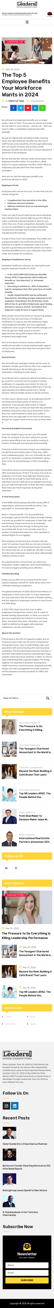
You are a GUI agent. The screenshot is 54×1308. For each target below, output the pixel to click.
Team (33, 1024)
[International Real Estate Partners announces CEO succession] (9, 838)
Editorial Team (16, 101)
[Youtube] (28, 108)
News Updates (27, 812)
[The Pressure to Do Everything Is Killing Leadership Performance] (9, 726)
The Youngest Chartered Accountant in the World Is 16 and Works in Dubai (35, 752)
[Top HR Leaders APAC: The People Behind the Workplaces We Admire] (9, 794)
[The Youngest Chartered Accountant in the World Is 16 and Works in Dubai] (9, 749)
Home (8, 1016)
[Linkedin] (14, 1106)
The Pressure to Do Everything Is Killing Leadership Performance (34, 730)
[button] (27, 22)
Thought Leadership (30, 768)
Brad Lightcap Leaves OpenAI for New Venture (25, 1190)
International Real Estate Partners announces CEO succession (34, 842)
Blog (32, 1016)
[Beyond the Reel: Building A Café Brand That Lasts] (9, 771)
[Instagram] (6, 1106)
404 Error (10, 1024)
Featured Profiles (29, 723)
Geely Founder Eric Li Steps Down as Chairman (25, 1144)
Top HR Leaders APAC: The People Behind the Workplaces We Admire (35, 797)
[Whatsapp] (42, 108)
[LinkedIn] (35, 108)
